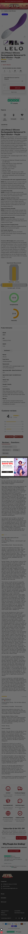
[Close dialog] (26, 458)
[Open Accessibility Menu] (1, 932)
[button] (1, 929)
